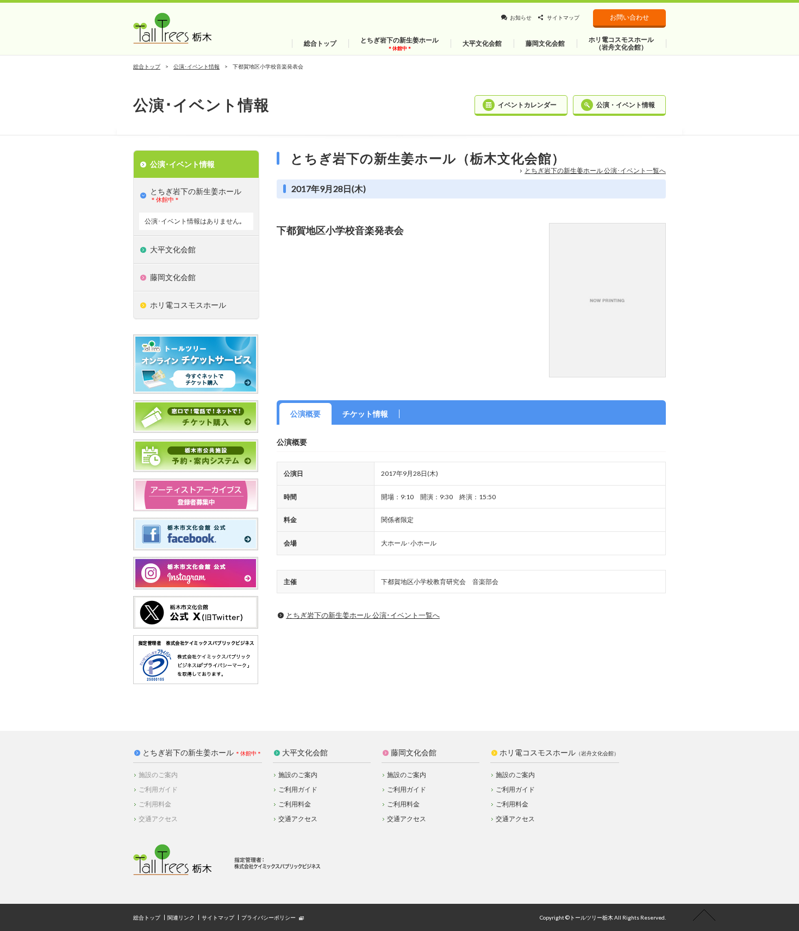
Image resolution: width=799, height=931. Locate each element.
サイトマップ (563, 17)
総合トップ (146, 66)
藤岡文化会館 (413, 752)
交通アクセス (297, 819)
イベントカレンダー (527, 105)
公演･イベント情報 (196, 66)
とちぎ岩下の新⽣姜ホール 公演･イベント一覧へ (595, 170)
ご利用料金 (294, 804)
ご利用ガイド (297, 789)
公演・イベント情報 (625, 105)
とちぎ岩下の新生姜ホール (188, 752)
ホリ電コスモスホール (559, 752)
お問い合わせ (629, 17)
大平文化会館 (305, 752)
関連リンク (181, 917)
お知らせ (521, 17)
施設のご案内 (297, 775)
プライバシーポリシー (268, 917)
